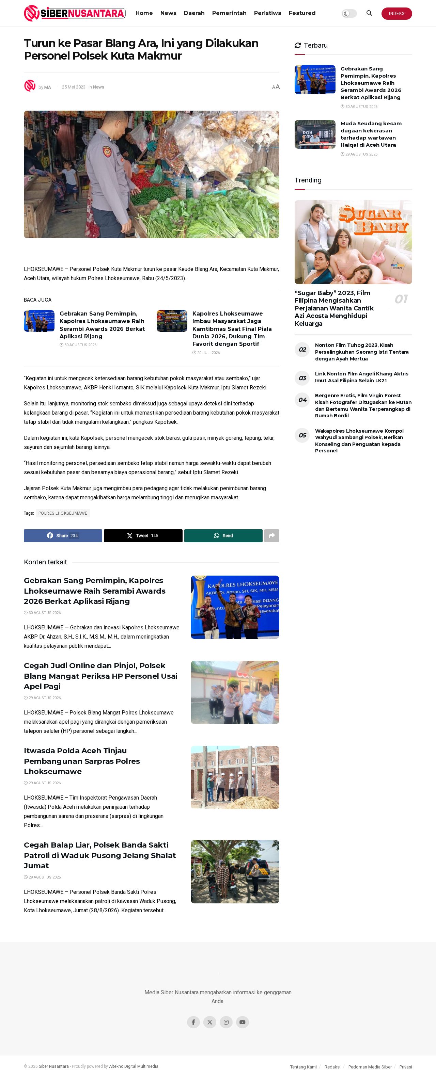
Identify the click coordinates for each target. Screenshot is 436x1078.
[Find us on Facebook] (193, 1022)
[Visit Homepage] (75, 13)
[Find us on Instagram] (226, 1022)
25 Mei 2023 (73, 87)
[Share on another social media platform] (271, 535)
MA (47, 87)
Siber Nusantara (54, 1066)
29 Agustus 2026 (44, 698)
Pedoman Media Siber (370, 1066)
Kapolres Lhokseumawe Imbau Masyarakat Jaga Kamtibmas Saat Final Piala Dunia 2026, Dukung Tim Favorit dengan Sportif (232, 329)
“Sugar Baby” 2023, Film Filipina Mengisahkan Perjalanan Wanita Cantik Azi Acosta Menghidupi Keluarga (334, 308)
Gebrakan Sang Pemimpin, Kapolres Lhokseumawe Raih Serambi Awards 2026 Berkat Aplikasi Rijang (94, 591)
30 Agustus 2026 (79, 345)
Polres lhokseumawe (63, 513)
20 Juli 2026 (208, 353)
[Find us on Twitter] (209, 1022)
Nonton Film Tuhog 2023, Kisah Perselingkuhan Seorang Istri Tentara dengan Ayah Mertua (362, 351)
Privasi (406, 1066)
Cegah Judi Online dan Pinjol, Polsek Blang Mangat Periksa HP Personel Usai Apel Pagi (100, 676)
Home (144, 13)
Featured (302, 13)
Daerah (194, 13)
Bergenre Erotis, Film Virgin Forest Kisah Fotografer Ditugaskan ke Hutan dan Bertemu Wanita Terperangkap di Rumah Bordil (363, 405)
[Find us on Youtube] (242, 1022)
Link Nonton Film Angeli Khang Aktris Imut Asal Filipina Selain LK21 (361, 377)
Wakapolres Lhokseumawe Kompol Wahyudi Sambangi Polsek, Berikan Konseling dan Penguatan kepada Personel (359, 441)
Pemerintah (229, 13)
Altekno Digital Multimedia (133, 1066)
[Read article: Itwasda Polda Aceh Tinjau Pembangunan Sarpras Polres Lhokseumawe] (235, 777)
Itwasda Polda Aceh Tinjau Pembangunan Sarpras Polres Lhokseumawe (82, 761)
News (168, 13)
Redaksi (333, 1066)
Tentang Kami (303, 1066)
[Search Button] (369, 13)
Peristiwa (267, 13)
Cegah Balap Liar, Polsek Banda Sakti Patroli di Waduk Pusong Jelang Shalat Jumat (100, 855)
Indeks (397, 13)
